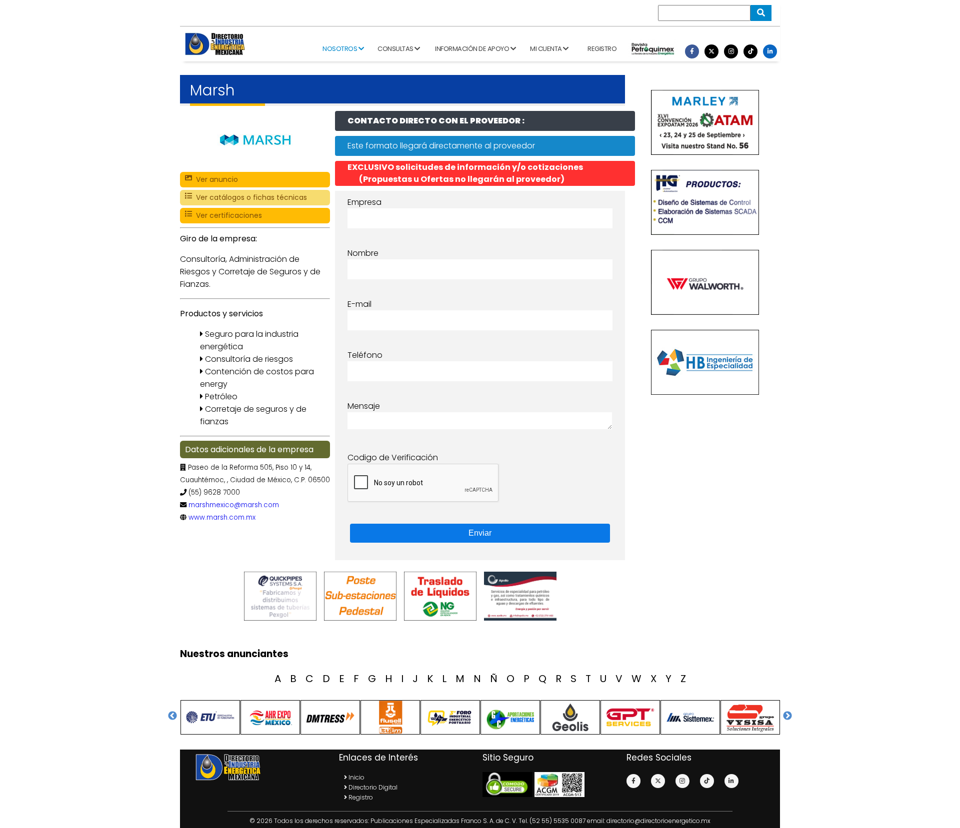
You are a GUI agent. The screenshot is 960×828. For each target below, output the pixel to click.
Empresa (365, 202)
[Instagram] (731, 51)
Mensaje (364, 406)
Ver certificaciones (227, 215)
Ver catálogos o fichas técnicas (249, 197)
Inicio (355, 777)
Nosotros (340, 48)
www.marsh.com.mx (222, 517)
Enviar (480, 533)
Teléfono (365, 355)
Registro (602, 48)
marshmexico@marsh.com (233, 505)
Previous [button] (173, 716)
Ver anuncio (215, 179)
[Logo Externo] (282, 596)
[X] (711, 51)
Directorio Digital (372, 787)
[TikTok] (751, 51)
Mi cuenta (546, 48)
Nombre (363, 253)
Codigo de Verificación (393, 457)
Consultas (396, 48)
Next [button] (787, 716)
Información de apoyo (472, 48)
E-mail (360, 304)
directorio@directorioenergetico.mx (658, 821)
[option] (282, 596)
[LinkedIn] (770, 51)
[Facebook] (692, 51)
